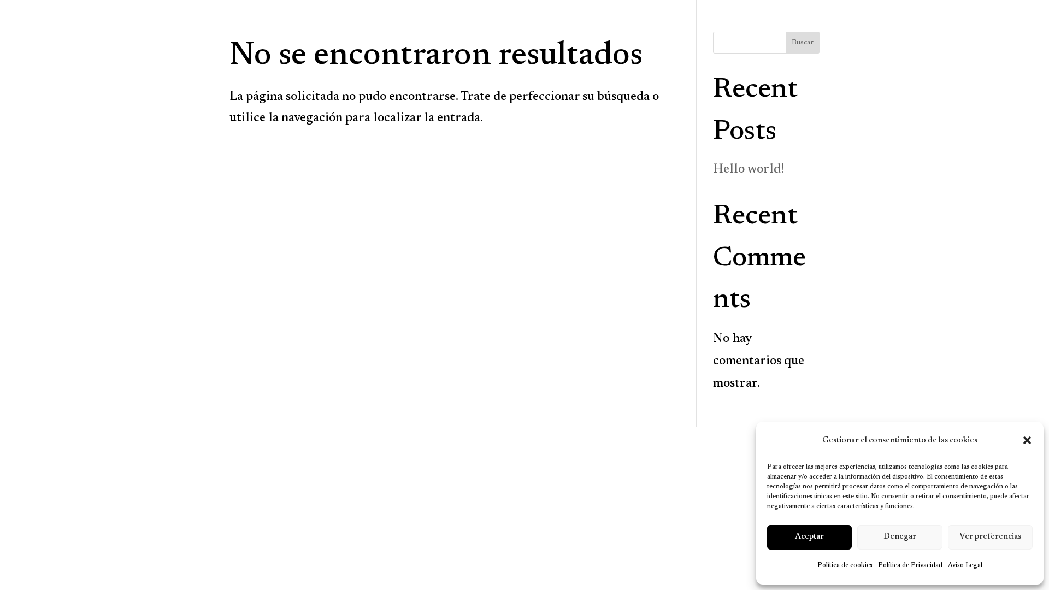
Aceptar (809, 537)
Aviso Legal (965, 565)
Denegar (899, 537)
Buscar (803, 42)
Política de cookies (845, 565)
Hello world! (749, 169)
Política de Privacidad (910, 565)
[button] (1027, 440)
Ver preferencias (990, 537)
